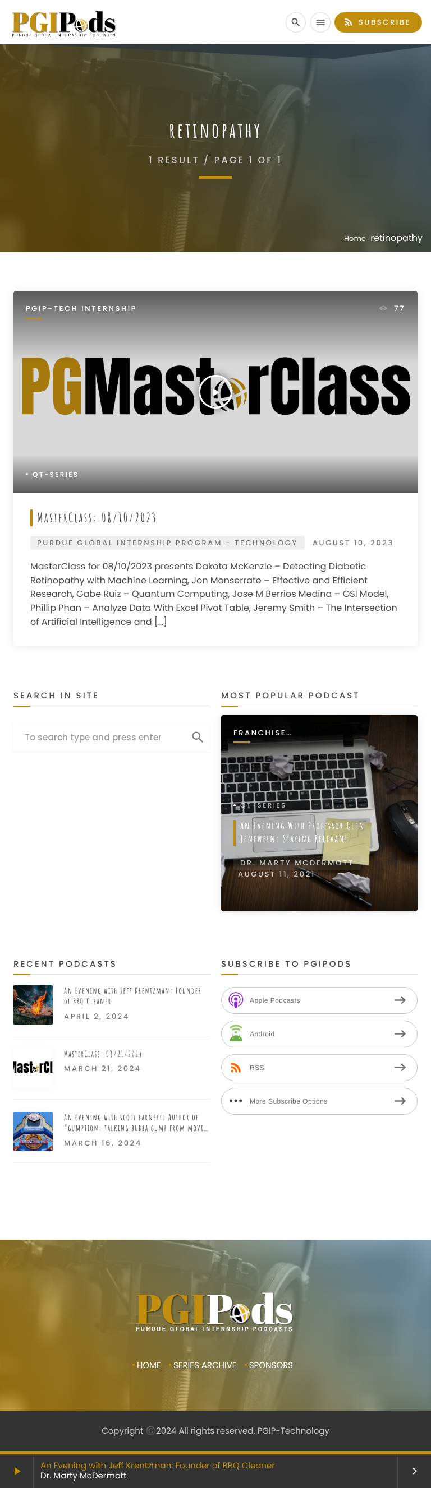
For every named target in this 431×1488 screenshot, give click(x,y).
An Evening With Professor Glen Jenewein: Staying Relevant (302, 832)
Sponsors (271, 1365)
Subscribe (377, 21)
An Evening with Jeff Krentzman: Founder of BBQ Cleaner (157, 1466)
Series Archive (205, 1365)
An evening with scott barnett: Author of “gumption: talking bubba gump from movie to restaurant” (135, 1123)
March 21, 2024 (102, 1068)
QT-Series (56, 475)
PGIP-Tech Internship (81, 309)
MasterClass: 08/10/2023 (97, 517)
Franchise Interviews (261, 733)
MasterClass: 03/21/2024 (103, 1054)
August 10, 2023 (353, 542)
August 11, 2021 (276, 874)
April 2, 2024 (97, 1016)
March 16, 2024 (103, 1143)
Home (355, 238)
